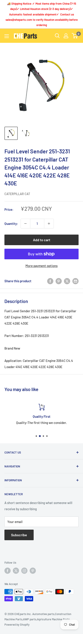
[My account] (66, 35)
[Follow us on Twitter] (16, 571)
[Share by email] (75, 281)
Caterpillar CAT (17, 194)
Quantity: (11, 224)
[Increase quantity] (49, 223)
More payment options (41, 266)
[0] (75, 35)
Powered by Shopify (16, 624)
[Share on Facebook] (50, 281)
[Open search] (57, 35)
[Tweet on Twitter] (67, 281)
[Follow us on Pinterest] (33, 571)
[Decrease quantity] (25, 223)
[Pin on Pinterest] (59, 281)
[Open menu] (6, 36)
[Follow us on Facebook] (7, 571)
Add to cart (41, 240)
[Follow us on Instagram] (24, 571)
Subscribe (19, 535)
